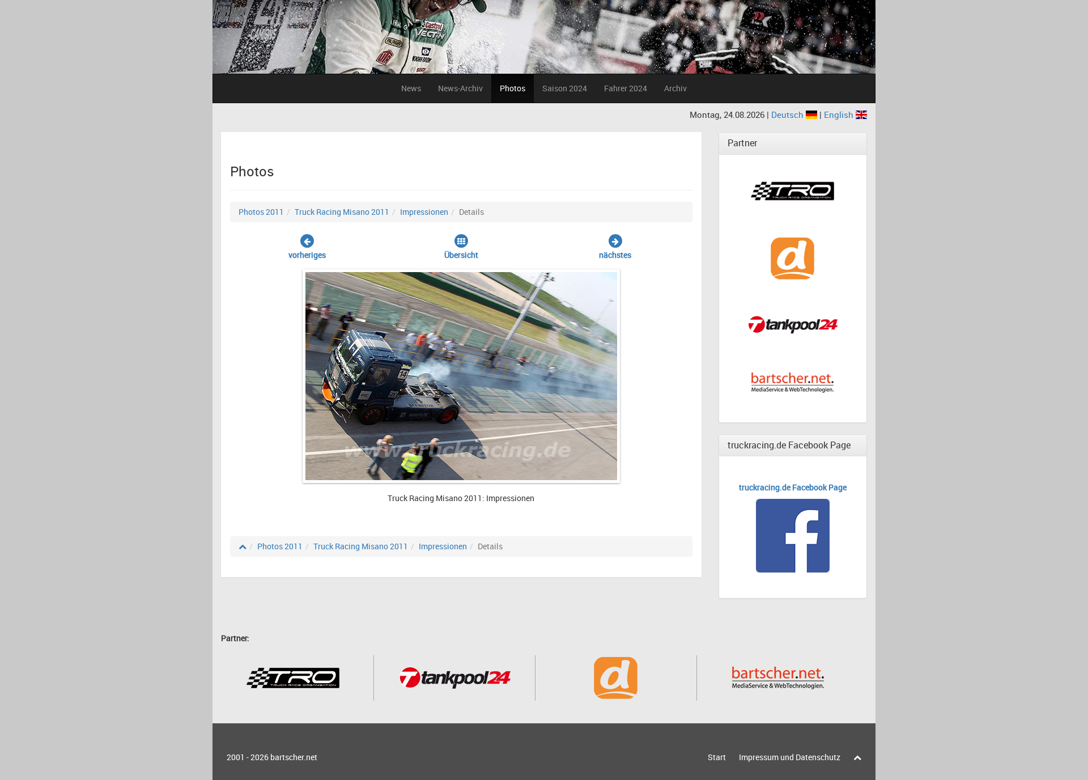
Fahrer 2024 (625, 88)
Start (717, 757)
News (411, 88)
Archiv (675, 88)
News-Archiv (460, 88)
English (840, 114)
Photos (512, 88)
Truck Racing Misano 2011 (342, 211)
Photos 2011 (261, 211)
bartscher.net (293, 757)
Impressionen (424, 211)
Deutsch (788, 114)
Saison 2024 (564, 88)
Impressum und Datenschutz (789, 757)
